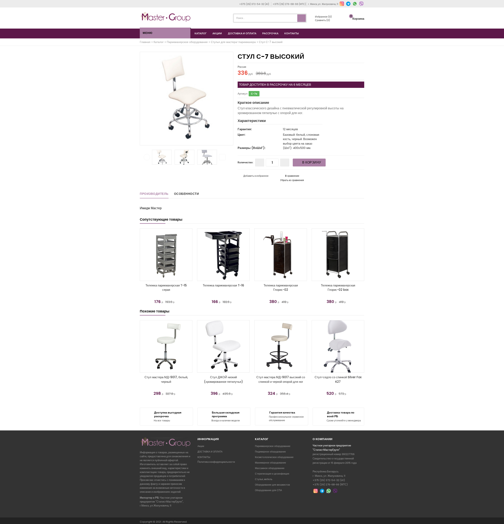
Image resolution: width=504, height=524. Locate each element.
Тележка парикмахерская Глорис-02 (281, 287)
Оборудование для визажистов (272, 484)
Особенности (186, 194)
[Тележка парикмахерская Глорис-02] (281, 255)
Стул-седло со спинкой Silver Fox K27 (338, 379)
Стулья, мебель (263, 479)
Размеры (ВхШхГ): (251, 148)
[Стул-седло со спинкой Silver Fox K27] (338, 346)
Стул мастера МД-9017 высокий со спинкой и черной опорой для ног (280, 379)
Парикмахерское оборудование (272, 446)
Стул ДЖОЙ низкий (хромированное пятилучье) (223, 379)
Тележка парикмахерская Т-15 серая (166, 287)
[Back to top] (500, 517)
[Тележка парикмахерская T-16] (223, 255)
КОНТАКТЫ (291, 33)
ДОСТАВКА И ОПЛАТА (242, 33)
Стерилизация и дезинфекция (272, 473)
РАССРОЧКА (270, 33)
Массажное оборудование (269, 468)
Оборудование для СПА (268, 490)
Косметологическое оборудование (274, 457)
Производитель (154, 194)
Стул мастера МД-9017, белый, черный (166, 379)
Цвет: (241, 135)
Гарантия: (245, 129)
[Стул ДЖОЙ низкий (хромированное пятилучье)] (223, 346)
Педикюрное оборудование (270, 451)
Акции (200, 446)
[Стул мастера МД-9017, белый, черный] (166, 346)
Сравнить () (322, 20)
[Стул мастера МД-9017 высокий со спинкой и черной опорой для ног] (281, 346)
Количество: (245, 162)
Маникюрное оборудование (270, 462)
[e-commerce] (165, 16)
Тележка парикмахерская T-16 (223, 285)
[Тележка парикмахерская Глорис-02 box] (338, 255)
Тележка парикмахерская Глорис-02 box (338, 287)
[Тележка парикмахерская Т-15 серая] (166, 255)
